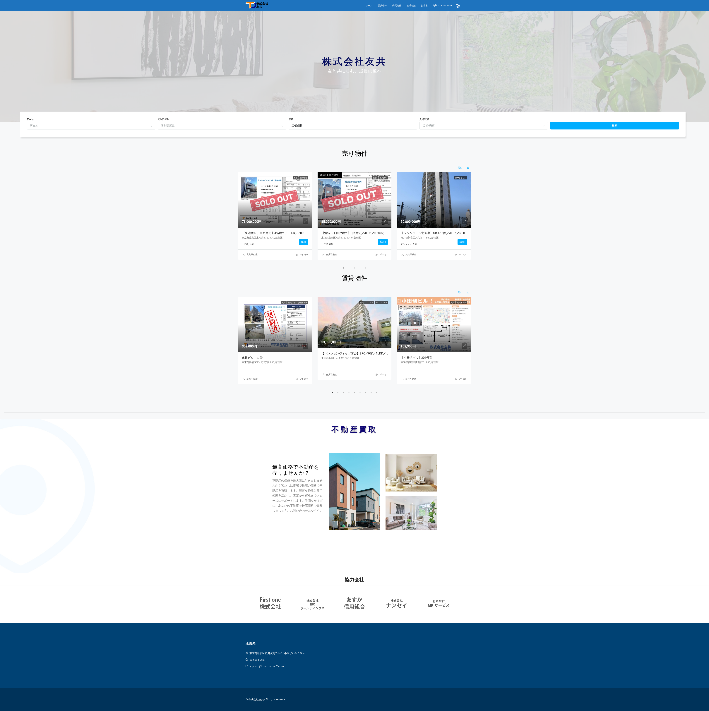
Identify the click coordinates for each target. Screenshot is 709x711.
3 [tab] (354, 268)
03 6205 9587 (444, 5)
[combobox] (91, 125)
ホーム (369, 5)
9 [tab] (377, 392)
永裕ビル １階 (252, 357)
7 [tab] (365, 392)
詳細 (303, 242)
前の (460, 167)
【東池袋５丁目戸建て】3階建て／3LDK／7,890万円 (276, 233)
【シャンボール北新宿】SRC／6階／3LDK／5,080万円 (436, 233)
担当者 (424, 5)
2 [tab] (349, 268)
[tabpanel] (275, 216)
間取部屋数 (163, 119)
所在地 (30, 119)
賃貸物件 (382, 5)
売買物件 (396, 5)
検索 (614, 125)
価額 (291, 119)
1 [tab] (343, 268)
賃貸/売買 (424, 119)
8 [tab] (371, 392)
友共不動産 (252, 254)
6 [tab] (360, 392)
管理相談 (411, 5)
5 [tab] (365, 268)
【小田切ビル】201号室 (416, 357)
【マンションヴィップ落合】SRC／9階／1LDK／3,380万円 (360, 353)
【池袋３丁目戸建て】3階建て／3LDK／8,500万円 (354, 233)
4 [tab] (360, 268)
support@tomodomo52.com (266, 666)
